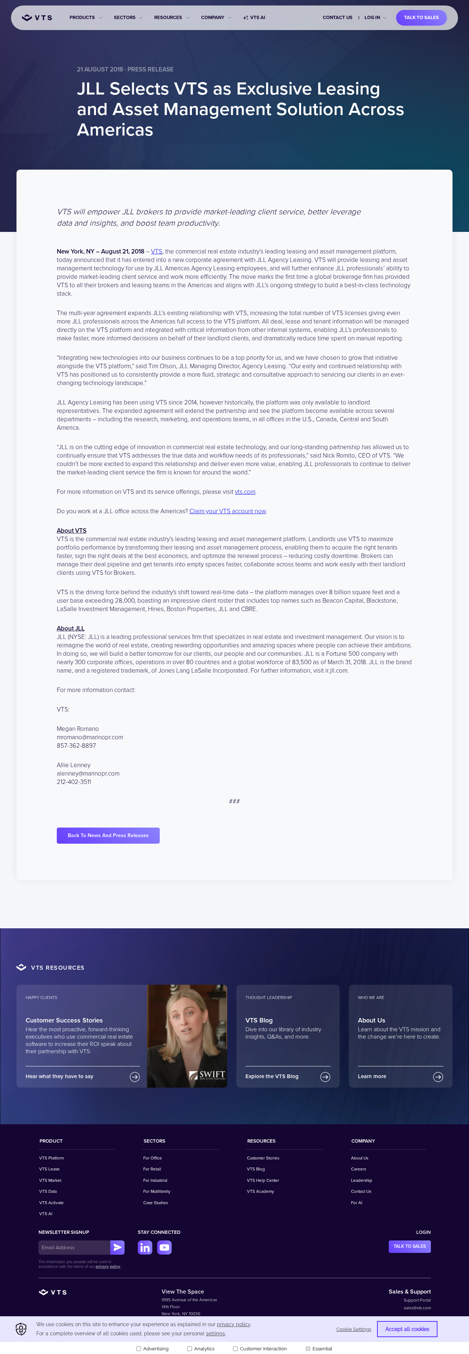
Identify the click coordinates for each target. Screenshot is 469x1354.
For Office (152, 1158)
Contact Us (337, 18)
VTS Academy (260, 1191)
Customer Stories (263, 1158)
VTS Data (48, 1191)
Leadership (361, 1180)
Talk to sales (421, 18)
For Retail (152, 1169)
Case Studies (155, 1202)
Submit (117, 1247)
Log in (372, 18)
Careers (358, 1169)
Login (423, 1232)
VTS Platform (51, 1158)
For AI (356, 1202)
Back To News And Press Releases (108, 835)
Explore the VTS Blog (272, 1076)
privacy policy (108, 1266)
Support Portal (417, 1300)
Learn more (372, 1076)
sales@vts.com (417, 1307)
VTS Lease (49, 1169)
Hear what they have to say (59, 1076)
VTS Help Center (263, 1180)
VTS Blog (256, 1169)
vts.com (245, 492)
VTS (156, 251)
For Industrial (155, 1180)
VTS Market (50, 1180)
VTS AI (257, 18)
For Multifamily (156, 1191)
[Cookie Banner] (234, 1335)
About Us (359, 1158)
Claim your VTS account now (227, 511)
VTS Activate (51, 1202)
